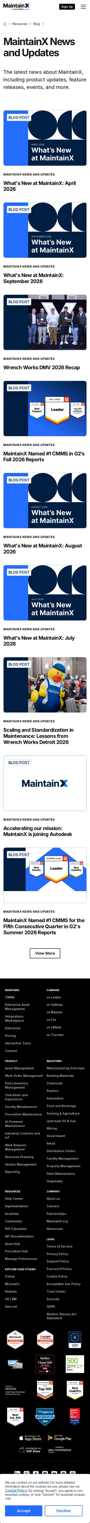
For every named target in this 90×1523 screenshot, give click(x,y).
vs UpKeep (55, 1004)
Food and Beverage (61, 1106)
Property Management (63, 1166)
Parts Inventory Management (16, 1085)
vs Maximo (55, 1012)
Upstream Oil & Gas (61, 1121)
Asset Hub (12, 1244)
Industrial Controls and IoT (22, 1135)
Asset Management (19, 1068)
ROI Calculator (16, 1229)
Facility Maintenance (21, 1106)
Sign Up (67, 6)
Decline (64, 1511)
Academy (12, 1213)
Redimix (11, 1291)
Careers (53, 1206)
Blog (36, 24)
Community (13, 1221)
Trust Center (56, 1291)
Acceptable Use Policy (64, 1284)
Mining (52, 1128)
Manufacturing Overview (65, 1068)
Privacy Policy (57, 1254)
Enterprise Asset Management (17, 1007)
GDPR (51, 1306)
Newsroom (55, 1229)
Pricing (10, 1035)
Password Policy (59, 1269)
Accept (23, 1511)
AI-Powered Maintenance (15, 1124)
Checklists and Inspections (16, 1097)
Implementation (16, 1206)
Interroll (11, 1306)
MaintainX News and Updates (29, 174)
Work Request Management (15, 1147)
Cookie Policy (57, 1276)
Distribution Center (61, 1151)
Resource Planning (19, 1157)
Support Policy (58, 1261)
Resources (20, 24)
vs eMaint (54, 1027)
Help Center (14, 1198)
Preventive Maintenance (23, 1114)
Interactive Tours (18, 1043)
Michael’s (12, 1284)
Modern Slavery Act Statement (62, 1316)
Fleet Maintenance (61, 1173)
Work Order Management (24, 1075)
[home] (15, 6)
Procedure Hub (16, 1251)
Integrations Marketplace (14, 1018)
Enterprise (13, 1028)
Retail (51, 1143)
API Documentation (19, 1236)
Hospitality (55, 1181)
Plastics (53, 1091)
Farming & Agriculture (63, 1113)
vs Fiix (51, 1019)
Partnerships (56, 1213)
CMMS (10, 997)
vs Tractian (55, 1035)
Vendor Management (20, 1164)
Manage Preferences (21, 1259)
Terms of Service (60, 1246)
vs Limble (54, 997)
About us (53, 1198)
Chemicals (55, 1083)
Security (53, 1299)
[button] (82, 7)
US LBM (11, 1299)
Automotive (55, 1098)
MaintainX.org (57, 1221)
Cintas (10, 1276)
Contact (11, 1051)
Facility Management (62, 1158)
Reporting (12, 1171)
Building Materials (60, 1075)
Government (56, 1136)
